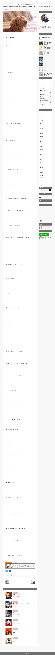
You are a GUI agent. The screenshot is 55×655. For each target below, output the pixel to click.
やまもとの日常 (45, 102)
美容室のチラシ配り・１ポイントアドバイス (21, 612)
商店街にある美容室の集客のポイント (19, 594)
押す (40, 197)
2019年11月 (41, 141)
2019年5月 (41, 151)
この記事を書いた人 (9, 562)
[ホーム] (4, 1)
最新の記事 (15, 562)
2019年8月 (41, 146)
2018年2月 (41, 175)
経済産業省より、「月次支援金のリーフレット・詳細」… (48, 43)
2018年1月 (41, 177)
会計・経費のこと (45, 88)
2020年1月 (41, 138)
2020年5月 (41, 131)
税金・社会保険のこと (45, 90)
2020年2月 (41, 136)
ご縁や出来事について (45, 104)
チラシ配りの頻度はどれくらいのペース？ (20, 621)
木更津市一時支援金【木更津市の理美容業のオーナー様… (48, 63)
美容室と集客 (5, 11)
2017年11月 (41, 180)
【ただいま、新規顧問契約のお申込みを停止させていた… (45, 38)
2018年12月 (41, 159)
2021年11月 (41, 112)
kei (9, 575)
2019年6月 (41, 149)
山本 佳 (45, 23)
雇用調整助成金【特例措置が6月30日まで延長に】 (47, 68)
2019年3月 (41, 154)
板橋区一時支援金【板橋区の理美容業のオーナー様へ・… (48, 74)
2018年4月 (41, 172)
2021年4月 (41, 115)
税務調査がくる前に (45, 94)
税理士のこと (45, 96)
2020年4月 (41, 133)
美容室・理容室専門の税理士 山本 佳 (27, 4)
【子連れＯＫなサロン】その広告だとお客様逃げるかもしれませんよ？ (24, 632)
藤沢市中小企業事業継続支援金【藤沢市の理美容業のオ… (48, 58)
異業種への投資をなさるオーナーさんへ (45, 100)
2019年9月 (41, 144)
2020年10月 (41, 123)
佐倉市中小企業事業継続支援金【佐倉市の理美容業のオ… (48, 53)
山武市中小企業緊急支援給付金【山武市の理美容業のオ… (48, 48)
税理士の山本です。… (41, 39)
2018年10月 (41, 162)
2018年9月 (41, 164)
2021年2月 (41, 118)
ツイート (40, 202)
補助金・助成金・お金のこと (45, 98)
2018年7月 (41, 167)
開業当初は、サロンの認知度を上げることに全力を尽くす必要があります (24, 641)
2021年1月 (41, 120)
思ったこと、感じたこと (45, 106)
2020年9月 (41, 125)
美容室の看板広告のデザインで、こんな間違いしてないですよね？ (24, 604)
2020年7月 (41, 128)
